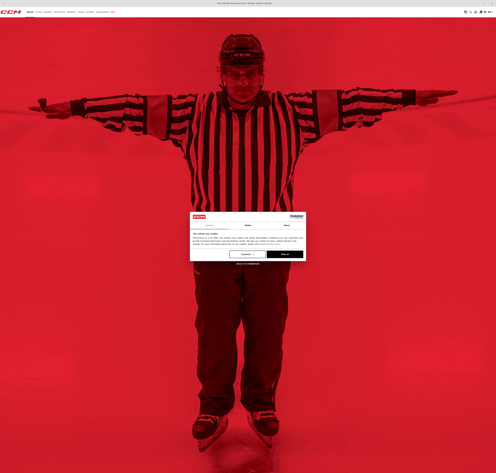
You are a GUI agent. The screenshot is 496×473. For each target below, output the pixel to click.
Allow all (285, 254)
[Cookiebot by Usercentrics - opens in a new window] (292, 217)
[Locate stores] (465, 12)
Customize (246, 254)
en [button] (489, 11)
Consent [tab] (209, 225)
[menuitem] (30, 12)
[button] (30, 12)
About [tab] (287, 225)
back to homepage (248, 263)
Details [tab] (248, 225)
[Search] (470, 12)
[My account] (475, 12)
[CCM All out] (11, 12)
